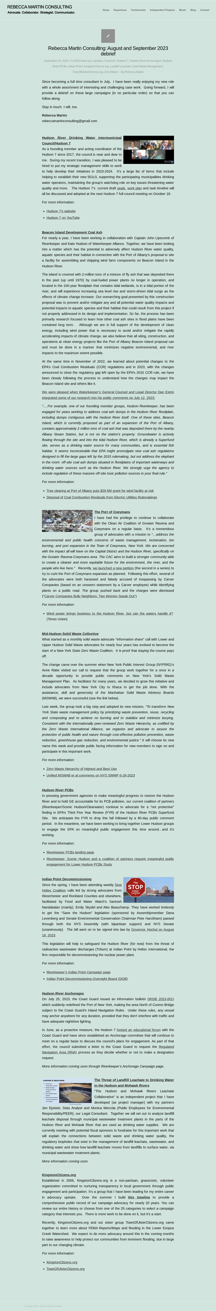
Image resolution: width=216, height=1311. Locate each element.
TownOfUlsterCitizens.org (87, 71)
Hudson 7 (122, 60)
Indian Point (75, 66)
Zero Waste (111, 71)
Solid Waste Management (147, 66)
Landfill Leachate (120, 66)
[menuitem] (106, 10)
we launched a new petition (113, 568)
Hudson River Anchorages (145, 60)
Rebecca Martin (134, 71)
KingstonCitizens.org (96, 66)
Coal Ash (109, 60)
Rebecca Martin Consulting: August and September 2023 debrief (108, 50)
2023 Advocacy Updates (88, 60)
